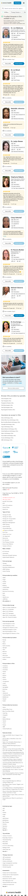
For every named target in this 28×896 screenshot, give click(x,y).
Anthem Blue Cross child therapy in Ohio (9, 420)
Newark (4, 699)
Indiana (4, 659)
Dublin (4, 701)
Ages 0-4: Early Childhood (9, 607)
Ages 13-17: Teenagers (8, 613)
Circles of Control (7, 835)
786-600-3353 (6, 499)
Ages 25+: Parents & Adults (9, 617)
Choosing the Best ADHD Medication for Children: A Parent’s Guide (13, 763)
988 (8, 489)
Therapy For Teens (7, 516)
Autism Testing (6, 526)
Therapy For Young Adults (9, 518)
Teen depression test (8, 880)
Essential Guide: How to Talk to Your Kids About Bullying (13, 770)
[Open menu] (24, 3)
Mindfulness (5, 820)
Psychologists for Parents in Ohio (8, 409)
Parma (4, 677)
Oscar (4, 723)
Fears (4, 595)
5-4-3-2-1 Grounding (8, 845)
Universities (5, 553)
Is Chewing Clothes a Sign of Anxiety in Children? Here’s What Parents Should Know (12, 760)
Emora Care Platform (8, 544)
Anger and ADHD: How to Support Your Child (12, 736)
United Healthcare (7, 728)
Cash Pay (5, 713)
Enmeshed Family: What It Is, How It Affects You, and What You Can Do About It (13, 766)
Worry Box (5, 841)
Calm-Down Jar (6, 849)
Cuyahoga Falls (6, 695)
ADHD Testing (6, 524)
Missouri (5, 651)
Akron (4, 673)
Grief (4, 816)
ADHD (4, 577)
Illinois (4, 643)
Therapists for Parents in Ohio (7, 403)
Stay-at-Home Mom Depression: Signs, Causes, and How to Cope (12, 792)
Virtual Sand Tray (7, 839)
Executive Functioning (8, 591)
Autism (4, 583)
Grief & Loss (6, 597)
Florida (4, 639)
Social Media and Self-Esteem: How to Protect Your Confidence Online (12, 756)
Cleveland (5, 667)
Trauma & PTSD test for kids (9, 882)
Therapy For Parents (8, 520)
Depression (5, 589)
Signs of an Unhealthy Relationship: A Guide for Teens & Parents (12, 742)
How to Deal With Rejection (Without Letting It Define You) (12, 781)
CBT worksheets (7, 857)
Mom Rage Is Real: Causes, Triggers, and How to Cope (13, 785)
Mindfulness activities (8, 865)
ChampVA (5, 715)
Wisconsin (5, 655)
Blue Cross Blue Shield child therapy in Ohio (10, 422)
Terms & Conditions (7, 505)
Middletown (5, 697)
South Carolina (6, 657)
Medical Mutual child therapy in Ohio (9, 429)
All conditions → (7, 601)
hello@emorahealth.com (9, 497)
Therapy (5, 563)
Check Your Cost (7, 534)
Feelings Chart (6, 847)
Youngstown (6, 681)
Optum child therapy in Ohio (7, 433)
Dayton (4, 675)
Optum (4, 721)
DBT (4, 810)
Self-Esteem (5, 818)
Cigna (4, 717)
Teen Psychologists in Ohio (7, 407)
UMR (4, 726)
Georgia (5, 647)
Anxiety (4, 581)
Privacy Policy (6, 507)
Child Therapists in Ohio (6, 398)
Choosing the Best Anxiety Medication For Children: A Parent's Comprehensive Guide (13, 753)
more (4, 236)
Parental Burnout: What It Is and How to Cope (13, 798)
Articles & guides (7, 867)
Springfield (5, 687)
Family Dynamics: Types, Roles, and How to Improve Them (13, 795)
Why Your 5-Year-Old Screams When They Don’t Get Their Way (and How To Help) (13, 749)
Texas (4, 641)
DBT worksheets (7, 859)
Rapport (5, 828)
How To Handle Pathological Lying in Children (12, 746)
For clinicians (6, 540)
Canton (4, 679)
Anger (4, 579)
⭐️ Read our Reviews (8, 530)
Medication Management (9, 522)
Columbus (5, 665)
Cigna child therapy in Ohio (7, 426)
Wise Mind (5, 843)
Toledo (4, 671)
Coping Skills (6, 587)
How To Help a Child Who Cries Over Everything (12, 739)
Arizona (4, 653)
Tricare (4, 724)
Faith (4, 593)
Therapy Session (15, 12)
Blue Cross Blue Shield (8, 711)
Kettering (5, 689)
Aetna (4, 707)
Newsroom (5, 509)
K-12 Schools (6, 551)
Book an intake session (13, 388)
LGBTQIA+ (5, 599)
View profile (8, 63)
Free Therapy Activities (8, 542)
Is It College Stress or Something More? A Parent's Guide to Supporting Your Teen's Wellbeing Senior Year (13, 788)
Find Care (17, 3)
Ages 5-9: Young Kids (8, 609)
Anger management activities (10, 863)
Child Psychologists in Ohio (7, 405)
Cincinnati (5, 669)
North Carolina (6, 645)
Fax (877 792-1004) (7, 501)
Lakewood (5, 693)
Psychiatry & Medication (9, 567)
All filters (6, 12)
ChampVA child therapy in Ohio (8, 424)
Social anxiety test (7, 876)
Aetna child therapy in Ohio (7, 417)
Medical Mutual (6, 719)
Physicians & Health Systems (10, 555)
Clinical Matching (7, 528)
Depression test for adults (9, 878)
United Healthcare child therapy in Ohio (9, 431)
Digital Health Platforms (8, 557)
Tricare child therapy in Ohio (7, 437)
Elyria (4, 691)
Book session (18, 63)
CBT (4, 808)
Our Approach (6, 536)
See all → (5, 830)
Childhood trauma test (8, 884)
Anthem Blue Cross (7, 709)
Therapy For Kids (7, 514)
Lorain (4, 683)
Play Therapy (6, 822)
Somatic (5, 824)
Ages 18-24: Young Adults (9, 615)
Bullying (4, 585)
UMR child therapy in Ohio (6, 440)
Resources (5, 538)
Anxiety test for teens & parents (10, 874)
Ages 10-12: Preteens (8, 611)
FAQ (4, 503)
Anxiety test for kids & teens (10, 872)
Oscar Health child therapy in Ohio (8, 435)
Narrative (5, 826)
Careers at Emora (7, 546)
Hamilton (5, 685)
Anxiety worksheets (7, 861)
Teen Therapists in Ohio (6, 400)
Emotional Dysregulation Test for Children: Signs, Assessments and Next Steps (13, 773)
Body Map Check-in (8, 837)
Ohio (4, 649)
